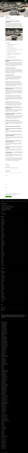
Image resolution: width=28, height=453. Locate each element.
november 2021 (3, 243)
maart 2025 (2, 218)
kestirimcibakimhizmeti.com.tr (4, 399)
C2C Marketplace (7, 165)
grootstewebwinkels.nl (3, 389)
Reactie (6, 175)
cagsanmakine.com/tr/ (3, 428)
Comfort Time (2, 275)
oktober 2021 (2, 244)
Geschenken (24, 315)
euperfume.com (3, 424)
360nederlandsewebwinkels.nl (4, 371)
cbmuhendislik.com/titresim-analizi (5, 420)
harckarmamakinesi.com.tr (4, 415)
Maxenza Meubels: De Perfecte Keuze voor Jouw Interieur (12, 167)
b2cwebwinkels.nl (3, 381)
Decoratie (5, 315)
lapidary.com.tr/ (3, 432)
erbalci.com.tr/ (3, 444)
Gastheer (20, 315)
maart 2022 (2, 240)
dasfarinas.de (2, 423)
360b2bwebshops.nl (3, 358)
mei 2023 (2, 231)
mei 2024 (2, 227)
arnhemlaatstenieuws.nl (4, 325)
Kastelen (26, 315)
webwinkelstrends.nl (3, 393)
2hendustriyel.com (3, 427)
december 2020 (3, 253)
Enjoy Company (3, 279)
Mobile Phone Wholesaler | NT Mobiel (5, 209)
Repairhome (2, 292)
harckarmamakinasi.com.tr (4, 416)
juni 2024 (2, 226)
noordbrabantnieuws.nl (4, 343)
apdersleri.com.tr (3, 437)
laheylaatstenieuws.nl (3, 336)
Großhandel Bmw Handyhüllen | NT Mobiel (6, 208)
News (1, 283)
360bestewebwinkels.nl (4, 363)
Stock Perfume (2, 293)
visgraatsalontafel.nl (3, 411)
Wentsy (2, 300)
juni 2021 (2, 248)
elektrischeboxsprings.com (4, 403)
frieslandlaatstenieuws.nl (4, 331)
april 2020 (2, 260)
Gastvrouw (22, 315)
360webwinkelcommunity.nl (4, 376)
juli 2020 (2, 256)
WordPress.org (3, 310)
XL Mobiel (2, 301)
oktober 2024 (2, 222)
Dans (4, 315)
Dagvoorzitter (2, 315)
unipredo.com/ (3, 433)
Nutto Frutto (2, 287)
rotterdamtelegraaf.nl (3, 349)
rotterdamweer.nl (3, 350)
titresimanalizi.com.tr (3, 398)
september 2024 (3, 223)
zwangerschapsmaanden (3, 317)
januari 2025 (2, 219)
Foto (18, 315)
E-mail (6, 187)
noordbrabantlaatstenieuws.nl (4, 342)
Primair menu (27, 1)
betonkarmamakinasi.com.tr (4, 419)
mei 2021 (2, 249)
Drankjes (8, 315)
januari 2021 (2, 252)
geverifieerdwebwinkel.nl (4, 388)
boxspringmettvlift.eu (3, 406)
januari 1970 (2, 265)
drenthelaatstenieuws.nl (4, 326)
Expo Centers (16, 315)
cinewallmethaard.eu (3, 407)
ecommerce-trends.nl (3, 387)
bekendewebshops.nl (3, 382)
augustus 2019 (2, 261)
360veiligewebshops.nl (4, 375)
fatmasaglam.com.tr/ (3, 445)
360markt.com (3, 369)
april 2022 (2, 239)
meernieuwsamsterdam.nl (4, 338)
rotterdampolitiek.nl (3, 348)
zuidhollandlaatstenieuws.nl (4, 356)
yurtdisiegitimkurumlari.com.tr (4, 436)
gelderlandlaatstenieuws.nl (4, 332)
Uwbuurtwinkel (3, 297)
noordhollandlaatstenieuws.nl (4, 344)
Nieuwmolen (2, 284)
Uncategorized (2, 296)
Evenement (14, 315)
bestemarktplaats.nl (3, 383)
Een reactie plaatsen (13, 19)
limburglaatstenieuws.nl (4, 337)
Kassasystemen (3, 280)
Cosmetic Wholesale (3, 276)
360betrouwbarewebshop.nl (4, 364)
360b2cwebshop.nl (3, 359)
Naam (6, 184)
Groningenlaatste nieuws (4, 0)
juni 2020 (2, 257)
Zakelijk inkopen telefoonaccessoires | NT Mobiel (6, 205)
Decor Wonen (7, 16)
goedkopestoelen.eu (3, 410)
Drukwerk (10, 315)
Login (1, 306)
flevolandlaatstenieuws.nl (4, 330)
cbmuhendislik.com (3, 394)
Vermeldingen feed (3, 307)
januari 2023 (2, 235)
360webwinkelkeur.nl (3, 377)
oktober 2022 (2, 236)
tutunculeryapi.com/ (3, 440)
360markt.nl (2, 365)
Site (5, 190)
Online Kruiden (3, 288)
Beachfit (2, 270)
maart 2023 (2, 232)
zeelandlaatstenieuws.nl (4, 355)
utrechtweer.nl (3, 354)
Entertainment (12, 315)
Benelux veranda (3, 271)
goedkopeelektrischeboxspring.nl (5, 402)
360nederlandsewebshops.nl (4, 370)
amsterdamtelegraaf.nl (3, 324)
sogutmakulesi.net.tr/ (3, 441)
